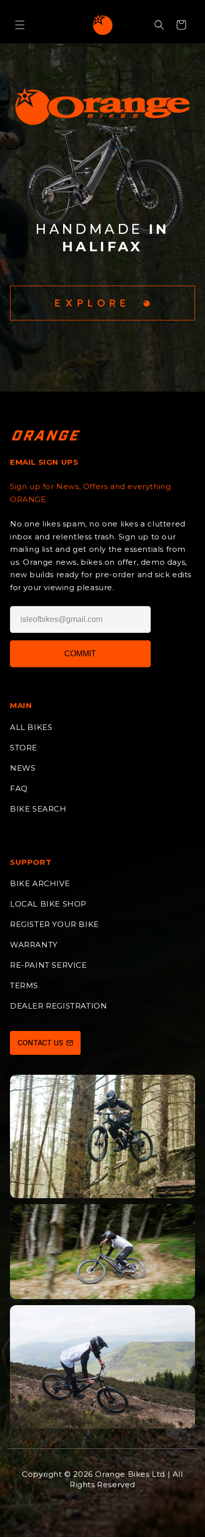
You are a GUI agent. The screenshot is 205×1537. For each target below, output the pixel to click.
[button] (20, 25)
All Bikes (31, 727)
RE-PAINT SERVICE (48, 965)
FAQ (19, 788)
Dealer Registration (58, 1006)
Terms (24, 985)
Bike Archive (40, 883)
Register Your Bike (54, 924)
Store (23, 747)
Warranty (34, 944)
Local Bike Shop (48, 904)
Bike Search (38, 809)
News (22, 768)
